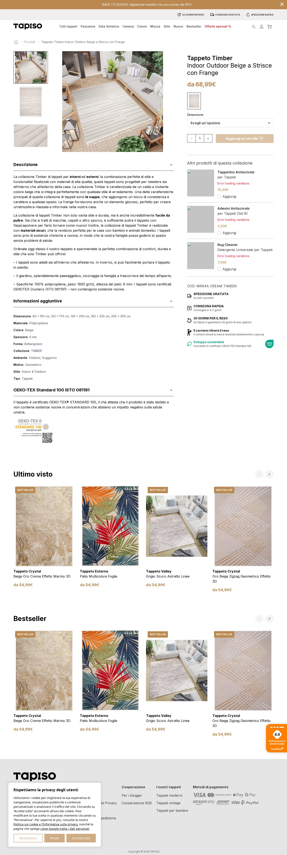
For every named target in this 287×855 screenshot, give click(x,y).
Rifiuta (54, 838)
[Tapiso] (27, 26)
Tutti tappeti (68, 26)
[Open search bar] (253, 26)
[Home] (15, 41)
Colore (142, 26)
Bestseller (194, 26)
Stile (167, 26)
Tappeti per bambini (172, 810)
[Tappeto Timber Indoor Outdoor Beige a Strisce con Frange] (194, 101)
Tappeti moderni (169, 795)
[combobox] (230, 123)
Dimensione (195, 114)
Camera (128, 26)
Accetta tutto (81, 838)
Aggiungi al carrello (242, 138)
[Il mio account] (262, 26)
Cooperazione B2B (137, 803)
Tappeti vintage (168, 803)
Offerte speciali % (218, 26)
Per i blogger (132, 795)
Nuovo (178, 26)
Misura (155, 26)
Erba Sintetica (109, 26)
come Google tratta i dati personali (64, 829)
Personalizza (28, 838)
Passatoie (88, 26)
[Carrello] (270, 26)
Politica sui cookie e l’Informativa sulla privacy (45, 824)
